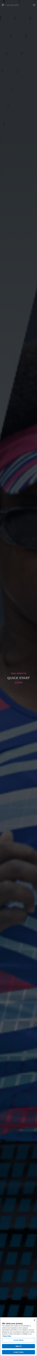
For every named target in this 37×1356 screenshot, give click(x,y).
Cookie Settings (19, 1340)
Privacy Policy (7, 1336)
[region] (18, 1336)
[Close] (34, 1320)
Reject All (18, 1346)
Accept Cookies (19, 1352)
